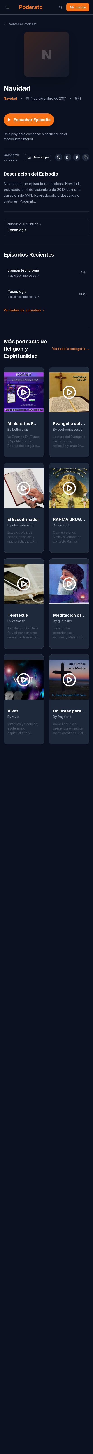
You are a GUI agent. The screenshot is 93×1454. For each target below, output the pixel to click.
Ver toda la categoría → (70, 349)
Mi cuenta (78, 7)
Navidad (10, 98)
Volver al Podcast (23, 24)
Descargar (41, 157)
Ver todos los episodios (22, 310)
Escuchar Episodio (32, 119)
